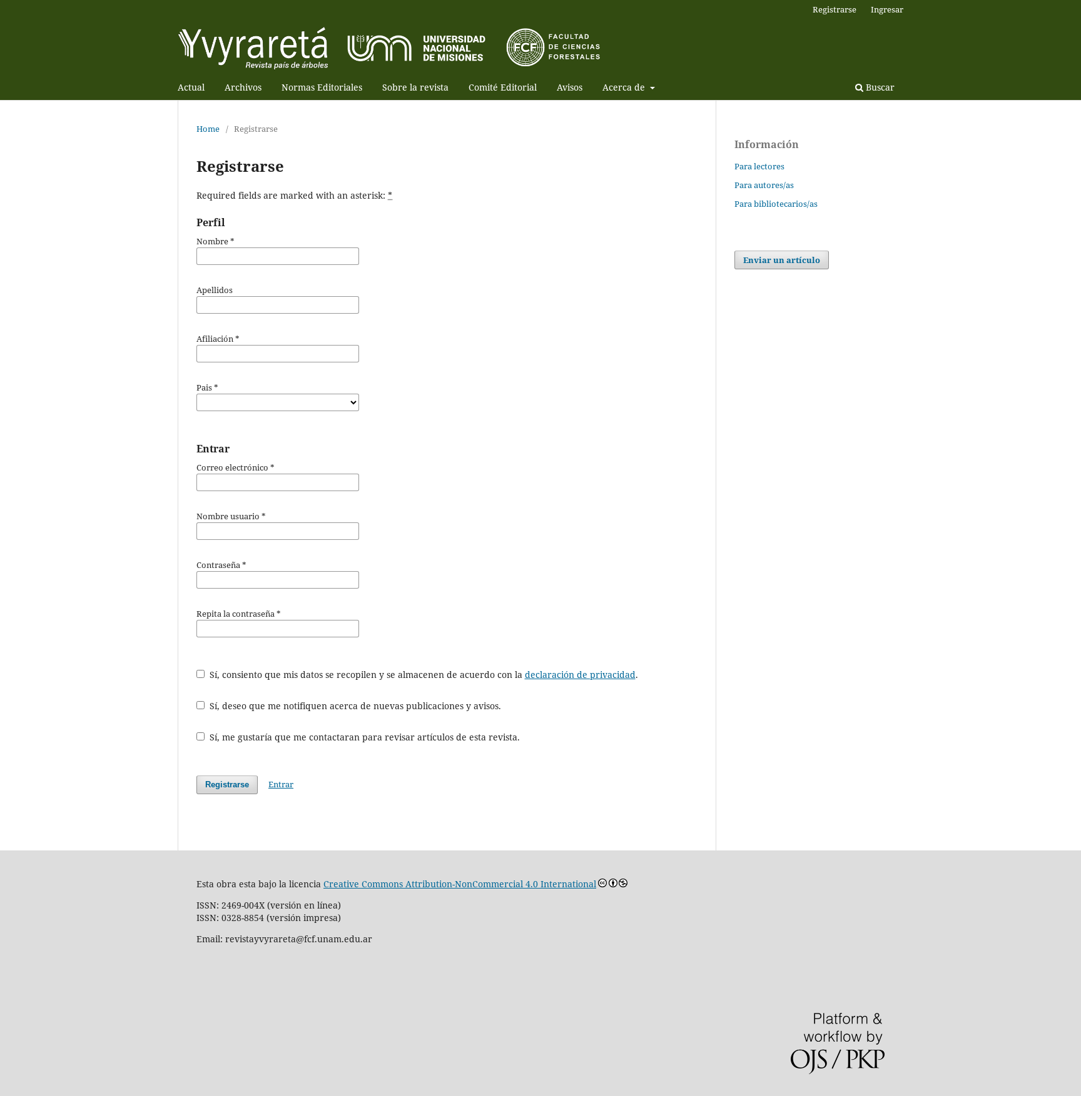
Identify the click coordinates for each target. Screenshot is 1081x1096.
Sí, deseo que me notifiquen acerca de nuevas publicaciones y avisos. (354, 706)
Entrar (280, 784)
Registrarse (834, 9)
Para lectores (759, 166)
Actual (191, 87)
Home (208, 128)
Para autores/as (764, 185)
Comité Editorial (503, 87)
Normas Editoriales (322, 87)
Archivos (243, 87)
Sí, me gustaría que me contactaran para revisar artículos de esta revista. (363, 737)
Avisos (569, 87)
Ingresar (887, 9)
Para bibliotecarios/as (776, 203)
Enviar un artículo (781, 260)
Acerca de (624, 87)
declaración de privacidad (580, 674)
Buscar (879, 87)
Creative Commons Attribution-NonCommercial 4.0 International (459, 884)
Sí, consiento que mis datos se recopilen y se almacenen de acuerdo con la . (422, 674)
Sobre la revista (415, 87)
